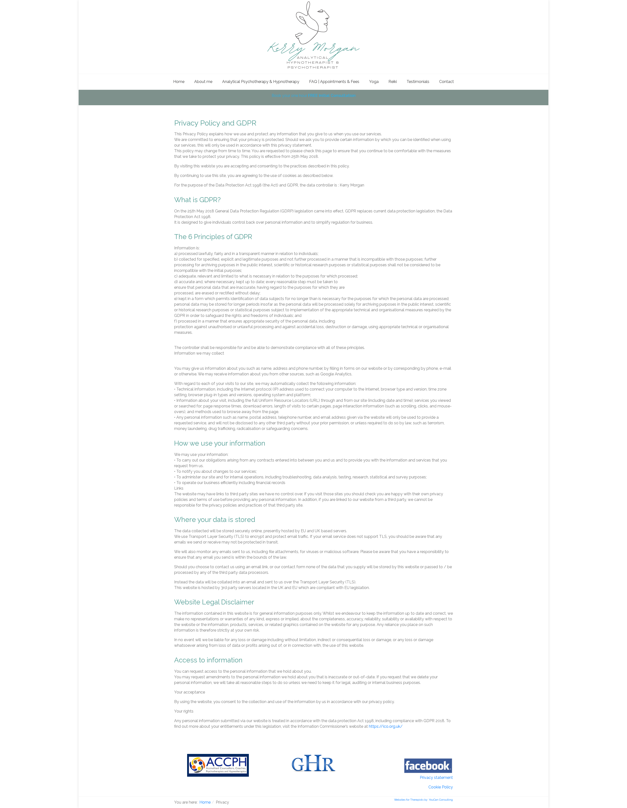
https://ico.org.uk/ (386, 726)
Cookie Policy (440, 787)
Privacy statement (436, 777)
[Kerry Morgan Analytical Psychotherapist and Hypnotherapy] (313, 35)
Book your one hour (314, 95)
